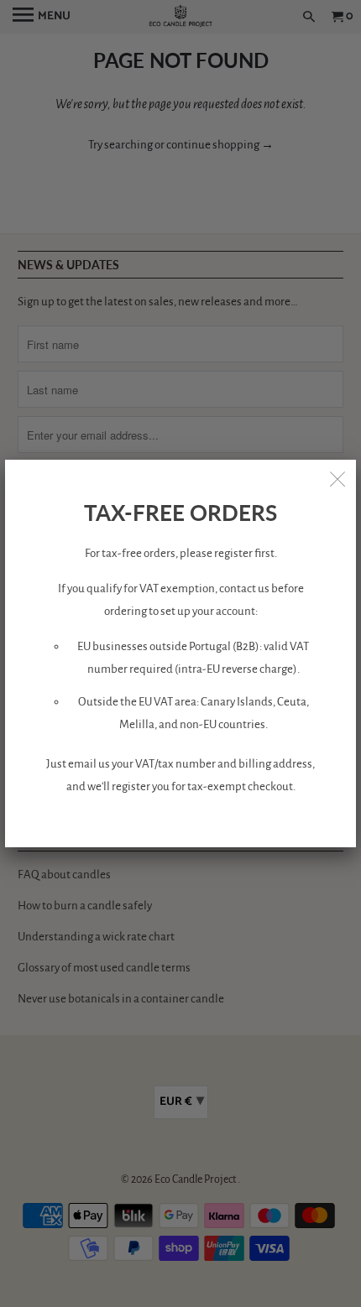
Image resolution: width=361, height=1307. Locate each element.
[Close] (337, 478)
